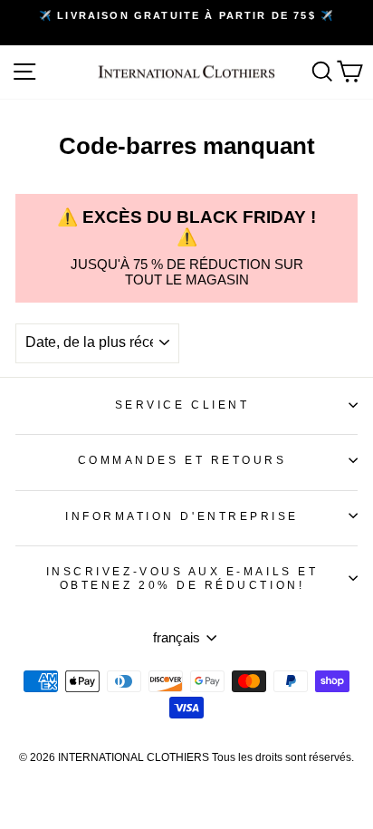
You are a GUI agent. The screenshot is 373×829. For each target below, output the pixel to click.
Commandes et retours (182, 460)
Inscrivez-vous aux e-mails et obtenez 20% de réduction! (182, 578)
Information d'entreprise (182, 516)
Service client (182, 404)
